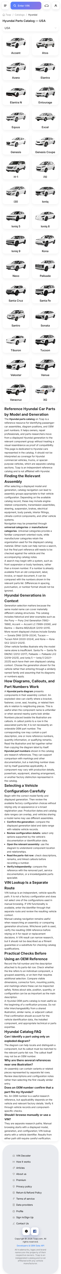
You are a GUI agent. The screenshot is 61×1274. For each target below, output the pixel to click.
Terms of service (25, 1198)
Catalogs (20, 14)
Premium (21, 1180)
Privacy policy (24, 1186)
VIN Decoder (23, 1155)
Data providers (24, 1204)
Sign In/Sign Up (25, 1217)
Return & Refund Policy (29, 1192)
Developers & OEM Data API (30, 1245)
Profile (19, 1211)
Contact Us (22, 1223)
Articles (20, 1167)
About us (21, 1173)
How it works (23, 1161)
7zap (8, 14)
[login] (56, 5)
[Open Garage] (46, 5)
